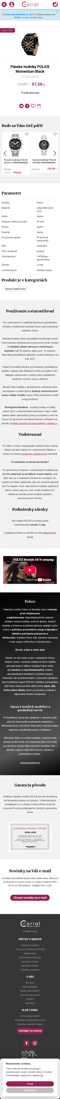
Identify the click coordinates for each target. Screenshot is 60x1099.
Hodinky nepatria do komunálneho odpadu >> (34, 423)
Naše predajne (30, 986)
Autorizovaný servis (30, 995)
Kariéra (30, 999)
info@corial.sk (30, 931)
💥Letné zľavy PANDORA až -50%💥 (19, 14)
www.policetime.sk (30, 762)
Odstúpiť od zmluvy (30, 1030)
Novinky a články (30, 965)
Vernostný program (30, 1016)
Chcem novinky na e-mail (30, 897)
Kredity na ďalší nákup (33, 17)
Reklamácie (30, 953)
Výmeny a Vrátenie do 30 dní (30, 949)
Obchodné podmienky (30, 957)
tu (41, 1075)
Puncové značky (30, 961)
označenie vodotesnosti (34, 454)
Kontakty (30, 1003)
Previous (5, 153)
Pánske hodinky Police (15, 289)
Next (55, 153)
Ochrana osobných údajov (30, 1024)
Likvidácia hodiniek (30, 970)
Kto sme (30, 982)
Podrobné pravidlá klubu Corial (30, 1020)
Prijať (30, 1084)
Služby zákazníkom (30, 991)
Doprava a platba (30, 945)
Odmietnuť (30, 1090)
